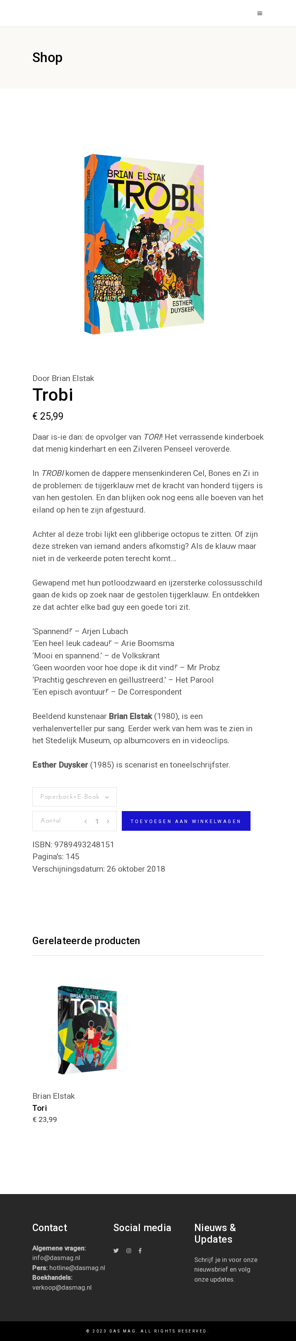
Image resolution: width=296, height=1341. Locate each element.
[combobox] (74, 796)
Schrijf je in (210, 1259)
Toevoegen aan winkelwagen (186, 821)
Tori (39, 1108)
